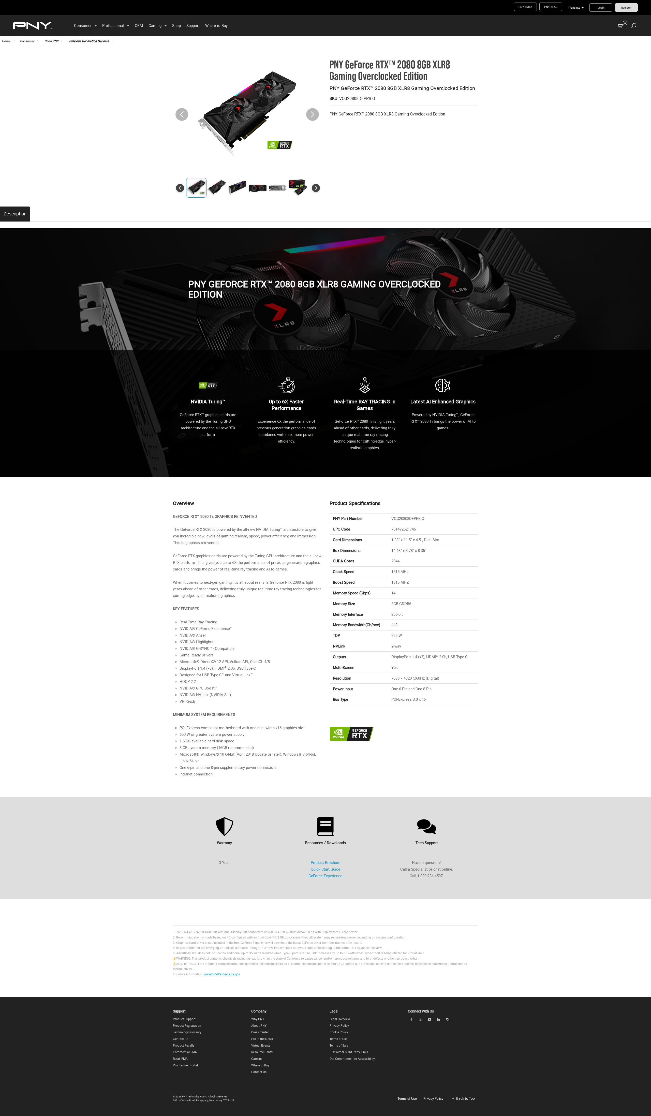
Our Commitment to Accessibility (352, 1058)
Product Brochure (325, 862)
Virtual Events (260, 1045)
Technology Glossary (187, 1032)
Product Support (184, 1019)
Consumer (83, 25)
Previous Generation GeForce (89, 41)
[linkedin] (438, 1019)
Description (15, 214)
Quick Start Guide (325, 869)
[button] (312, 114)
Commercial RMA (185, 1052)
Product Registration (187, 1025)
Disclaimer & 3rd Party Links (349, 1052)
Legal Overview (340, 1019)
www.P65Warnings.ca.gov (222, 974)
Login (601, 7)
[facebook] (411, 1019)
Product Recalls (183, 1045)
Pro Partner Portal (185, 1065)
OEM (139, 25)
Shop (176, 25)
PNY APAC (550, 7)
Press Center (260, 1032)
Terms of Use (338, 1039)
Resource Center (262, 1052)
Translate (574, 7)
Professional (113, 25)
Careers (256, 1058)
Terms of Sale (339, 1045)
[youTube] (429, 1019)
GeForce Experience (325, 875)
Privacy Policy (339, 1025)
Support (193, 25)
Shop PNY (51, 41)
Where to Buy (216, 25)
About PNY (259, 1025)
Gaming (155, 25)
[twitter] (420, 1019)
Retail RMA (180, 1058)
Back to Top (465, 1098)
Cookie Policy (339, 1032)
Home (6, 41)
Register (626, 7)
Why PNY (257, 1019)
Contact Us (180, 1039)
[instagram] (447, 1019)
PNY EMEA (525, 7)
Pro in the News (262, 1039)
